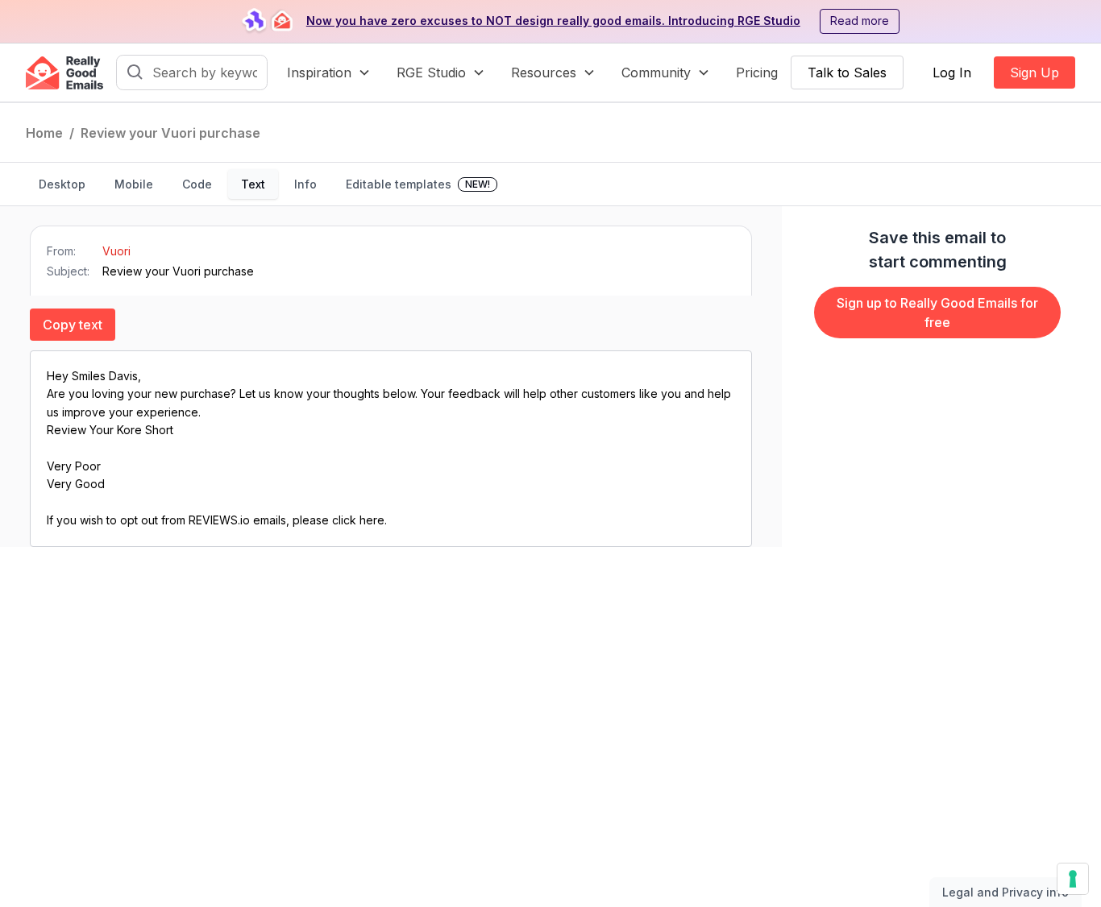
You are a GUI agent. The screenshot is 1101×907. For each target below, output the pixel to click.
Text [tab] (253, 184)
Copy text (72, 325)
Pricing (757, 72)
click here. (359, 520)
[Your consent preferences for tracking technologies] (1072, 879)
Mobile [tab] (133, 184)
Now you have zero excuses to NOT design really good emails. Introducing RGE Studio (553, 20)
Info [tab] (305, 184)
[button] (329, 72)
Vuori (116, 251)
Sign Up (1034, 72)
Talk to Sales (847, 72)
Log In (952, 72)
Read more (859, 20)
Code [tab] (197, 184)
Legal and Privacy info (1005, 892)
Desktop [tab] (62, 184)
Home (44, 133)
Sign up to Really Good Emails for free (937, 312)
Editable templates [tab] (418, 184)
